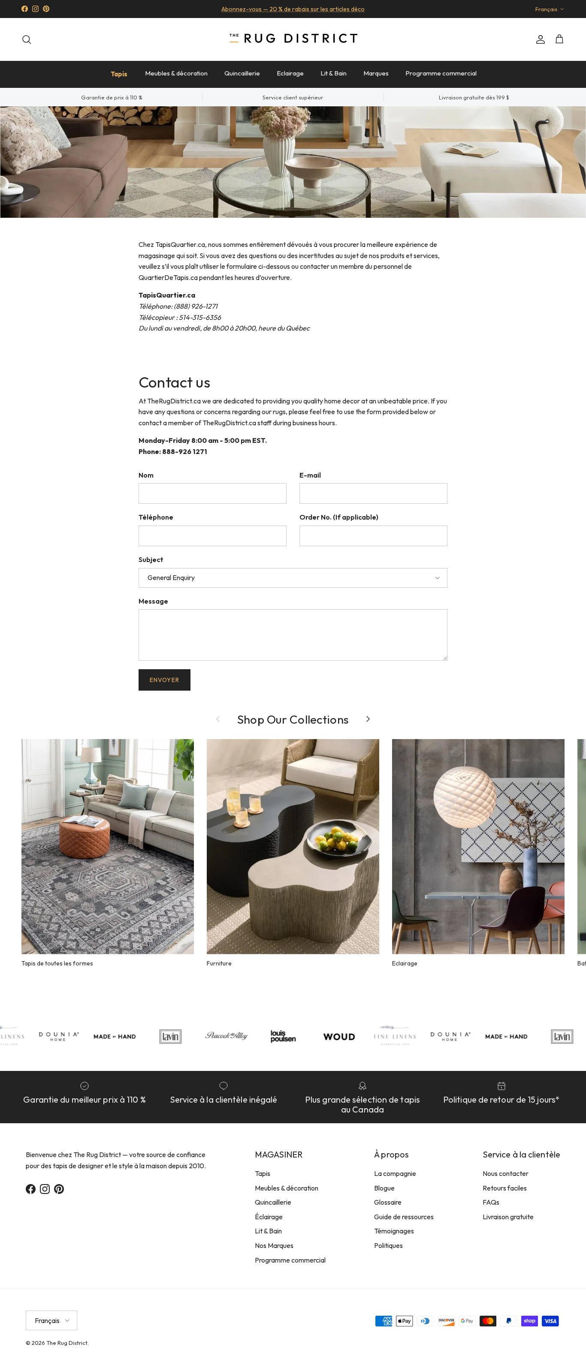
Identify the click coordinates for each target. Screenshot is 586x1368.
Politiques (388, 1245)
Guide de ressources (404, 1216)
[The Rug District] (293, 39)
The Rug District (67, 1342)
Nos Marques (274, 1245)
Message (153, 601)
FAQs (491, 1202)
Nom (146, 475)
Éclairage (269, 1216)
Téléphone (156, 517)
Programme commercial (441, 73)
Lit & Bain (333, 73)
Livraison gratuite (508, 1216)
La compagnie (395, 1173)
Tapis (119, 74)
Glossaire (388, 1202)
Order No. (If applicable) (338, 517)
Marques (376, 73)
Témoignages (394, 1231)
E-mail (310, 475)
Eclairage (290, 73)
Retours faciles (505, 1188)
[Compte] (539, 39)
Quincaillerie (242, 73)
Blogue (384, 1188)
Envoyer (164, 680)
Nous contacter (506, 1173)
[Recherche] (26, 39)
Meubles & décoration (176, 73)
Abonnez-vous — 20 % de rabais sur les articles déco (293, 9)
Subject (151, 559)
